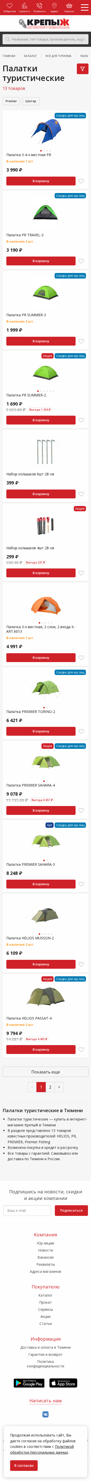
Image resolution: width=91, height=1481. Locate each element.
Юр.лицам (45, 1243)
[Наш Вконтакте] (45, 1414)
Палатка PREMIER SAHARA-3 (30, 864)
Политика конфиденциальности (45, 1363)
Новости (45, 1250)
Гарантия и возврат (45, 1354)
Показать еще (45, 1072)
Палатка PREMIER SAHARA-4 (30, 785)
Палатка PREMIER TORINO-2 (30, 711)
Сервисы (45, 1309)
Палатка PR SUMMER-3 (26, 314)
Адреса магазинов (45, 1271)
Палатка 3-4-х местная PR (28, 154)
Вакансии (45, 1257)
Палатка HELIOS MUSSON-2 (30, 938)
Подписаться (71, 1210)
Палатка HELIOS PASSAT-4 (29, 1018)
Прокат (45, 1302)
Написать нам (45, 1401)
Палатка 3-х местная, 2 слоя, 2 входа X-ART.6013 (40, 629)
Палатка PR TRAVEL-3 (24, 234)
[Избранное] (81, 181)
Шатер (31, 101)
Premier (11, 101)
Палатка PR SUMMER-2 (26, 395)
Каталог (45, 1295)
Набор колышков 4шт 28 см (30, 547)
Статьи (45, 1323)
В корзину (41, 181)
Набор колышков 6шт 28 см (30, 474)
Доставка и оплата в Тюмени (45, 1347)
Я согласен (24, 1465)
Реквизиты (45, 1264)
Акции (45, 1316)
